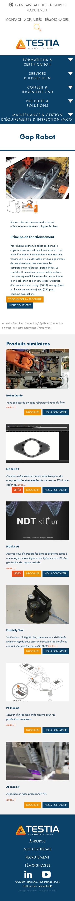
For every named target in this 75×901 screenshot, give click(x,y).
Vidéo (17, 490)
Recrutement (37, 10)
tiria (54, 890)
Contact (13, 19)
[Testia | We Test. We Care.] (37, 44)
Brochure (32, 412)
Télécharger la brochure (24, 299)
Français (23, 5)
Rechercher (37, 27)
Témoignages (57, 19)
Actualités (33, 19)
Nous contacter (20, 305)
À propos (58, 5)
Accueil (40, 5)
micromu (32, 890)
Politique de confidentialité (37, 886)
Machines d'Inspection (25, 323)
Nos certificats (37, 849)
